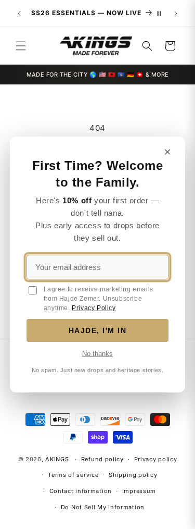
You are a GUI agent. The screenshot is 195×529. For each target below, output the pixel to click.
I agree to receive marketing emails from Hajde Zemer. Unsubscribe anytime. (98, 299)
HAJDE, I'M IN (98, 330)
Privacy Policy (93, 308)
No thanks (97, 354)
